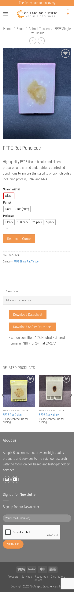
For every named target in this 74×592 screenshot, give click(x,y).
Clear (5, 228)
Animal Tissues (39, 29)
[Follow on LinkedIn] (15, 479)
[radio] (9, 196)
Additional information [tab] (18, 300)
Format (7, 202)
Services (26, 576)
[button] (5, 14)
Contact (37, 580)
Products (13, 576)
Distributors (58, 576)
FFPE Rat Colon (12, 415)
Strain (6, 189)
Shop (20, 29)
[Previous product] (41, 40)
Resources (41, 576)
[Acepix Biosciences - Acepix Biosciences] (37, 14)
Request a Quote (19, 239)
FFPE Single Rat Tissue (26, 261)
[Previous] (3, 402)
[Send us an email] (7, 479)
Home (7, 29)
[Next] (71, 402)
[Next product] (32, 40)
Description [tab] (12, 291)
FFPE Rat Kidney (49, 415)
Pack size (8, 215)
